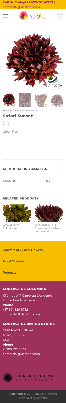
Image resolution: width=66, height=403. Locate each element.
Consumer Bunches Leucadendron (47, 230)
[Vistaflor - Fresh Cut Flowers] (33, 15)
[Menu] (5, 16)
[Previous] (8, 60)
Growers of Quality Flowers (23, 250)
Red (15, 131)
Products (9, 272)
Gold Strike (10, 228)
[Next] (57, 60)
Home (7, 110)
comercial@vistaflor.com (21, 314)
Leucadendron (26, 110)
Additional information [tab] (25, 169)
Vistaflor (42, 398)
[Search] (60, 16)
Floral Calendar (14, 261)
